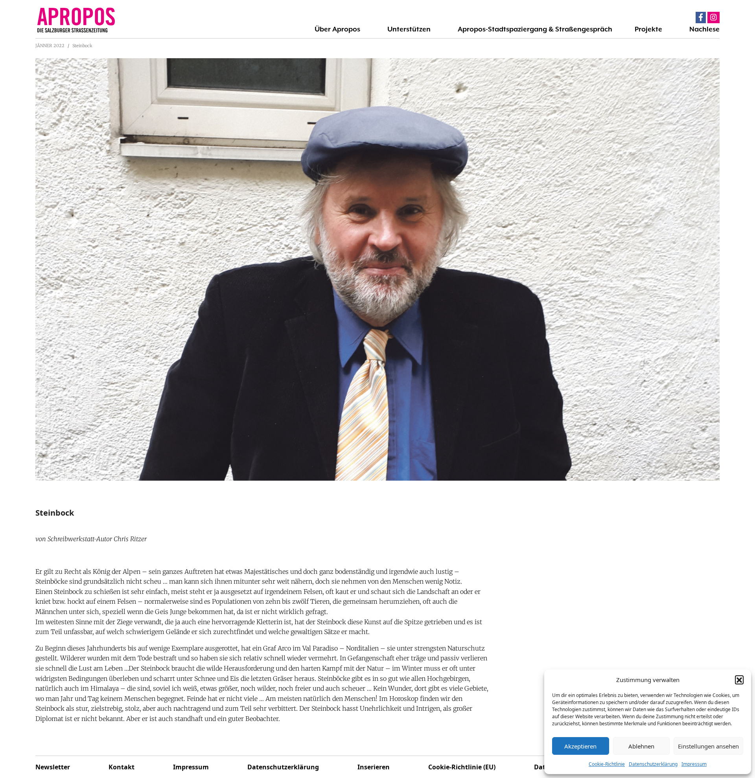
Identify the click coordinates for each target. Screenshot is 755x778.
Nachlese (704, 29)
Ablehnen (641, 746)
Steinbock (82, 45)
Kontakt (121, 767)
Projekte (648, 29)
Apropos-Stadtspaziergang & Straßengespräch (535, 29)
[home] (117, 20)
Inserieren (373, 767)
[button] (739, 680)
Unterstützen (409, 29)
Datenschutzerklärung (653, 764)
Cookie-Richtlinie (607, 764)
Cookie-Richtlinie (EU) (461, 767)
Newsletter (52, 767)
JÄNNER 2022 (49, 45)
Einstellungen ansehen (708, 746)
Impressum (694, 764)
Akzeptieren (580, 746)
